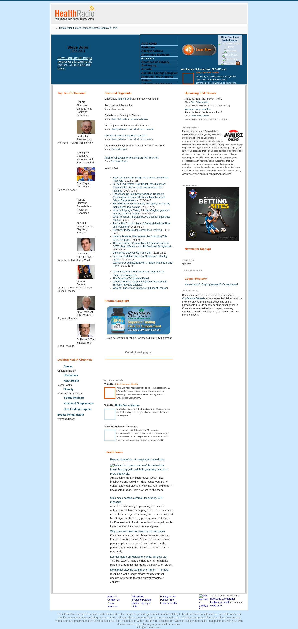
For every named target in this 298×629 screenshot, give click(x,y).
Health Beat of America (127, 405)
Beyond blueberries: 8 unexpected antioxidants (137, 459)
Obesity (68, 389)
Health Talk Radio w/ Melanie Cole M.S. (129, 119)
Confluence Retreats (193, 298)
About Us (112, 596)
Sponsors (112, 606)
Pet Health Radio (119, 149)
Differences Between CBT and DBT (132, 252)
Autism (146, 80)
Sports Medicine (74, 397)
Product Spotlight (141, 603)
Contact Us (113, 599)
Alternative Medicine (155, 54)
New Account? (192, 284)
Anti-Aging (148, 65)
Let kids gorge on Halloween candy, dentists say (138, 556)
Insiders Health (168, 603)
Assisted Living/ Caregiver (159, 73)
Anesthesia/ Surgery (155, 61)
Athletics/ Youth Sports (157, 76)
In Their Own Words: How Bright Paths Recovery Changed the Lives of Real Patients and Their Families (139, 187)
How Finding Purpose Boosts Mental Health (74, 412)
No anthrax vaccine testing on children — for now (139, 569)
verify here (216, 605)
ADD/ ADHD (149, 43)
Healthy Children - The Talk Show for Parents (132, 129)
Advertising (138, 596)
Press (110, 603)
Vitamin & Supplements (79, 403)
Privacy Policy (168, 596)
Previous (53, 61)
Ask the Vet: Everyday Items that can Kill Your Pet (131, 157)
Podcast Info (167, 599)
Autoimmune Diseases (156, 83)
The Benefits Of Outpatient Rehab (131, 278)
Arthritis (146, 69)
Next (138, 61)
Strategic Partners (141, 599)
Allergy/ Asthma (152, 50)
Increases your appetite (197, 109)
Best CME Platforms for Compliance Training (137, 230)
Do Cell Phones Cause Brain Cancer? (126, 135)
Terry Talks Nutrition (200, 102)
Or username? (230, 284)
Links (135, 606)
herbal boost (124, 98)
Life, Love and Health (207, 72)
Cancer (68, 366)
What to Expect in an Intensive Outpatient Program (140, 288)
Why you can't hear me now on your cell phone (137, 531)
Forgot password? (211, 284)
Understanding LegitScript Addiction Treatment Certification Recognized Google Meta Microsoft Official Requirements (139, 197)
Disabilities (71, 375)
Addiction (148, 47)
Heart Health (71, 380)
